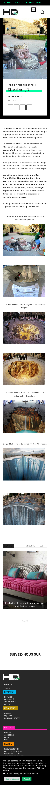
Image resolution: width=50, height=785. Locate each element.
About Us (8, 685)
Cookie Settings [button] (12, 779)
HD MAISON (9, 692)
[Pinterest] (23, 107)
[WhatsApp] (29, 107)
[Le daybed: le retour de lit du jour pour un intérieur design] (25, 580)
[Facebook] (10, 107)
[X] (16, 107)
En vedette (30, 546)
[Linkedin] (20, 662)
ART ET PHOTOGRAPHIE (22, 85)
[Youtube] (42, 662)
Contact (8, 688)
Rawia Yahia (17, 96)
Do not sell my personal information (22, 773)
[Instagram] (13, 662)
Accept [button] (27, 779)
